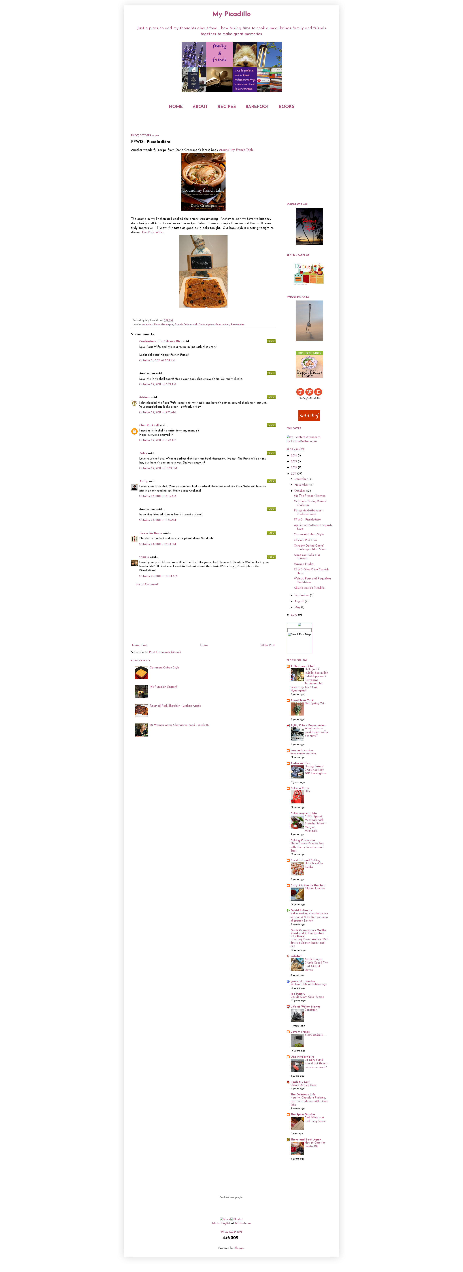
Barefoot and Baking (305, 860)
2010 (294, 614)
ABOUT (200, 107)
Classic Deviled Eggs (303, 1085)
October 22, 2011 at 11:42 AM (157, 440)
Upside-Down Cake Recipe (307, 997)
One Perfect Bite (302, 1056)
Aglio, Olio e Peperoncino (308, 725)
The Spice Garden (302, 1114)
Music (216, 1223)
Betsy (143, 453)
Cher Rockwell (149, 425)
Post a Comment (147, 584)
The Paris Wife (152, 232)
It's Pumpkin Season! (163, 686)
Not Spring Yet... (315, 703)
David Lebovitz (301, 910)
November (301, 485)
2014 (294, 455)
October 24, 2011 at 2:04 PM (157, 544)
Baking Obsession (302, 840)
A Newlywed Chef (302, 666)
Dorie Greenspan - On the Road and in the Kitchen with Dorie (308, 933)
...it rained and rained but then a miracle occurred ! (316, 1064)
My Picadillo (232, 14)
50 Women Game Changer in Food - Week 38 (179, 725)
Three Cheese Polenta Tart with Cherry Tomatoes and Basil (307, 847)
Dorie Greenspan (163, 324)
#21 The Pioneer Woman (310, 495)
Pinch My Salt (300, 1082)
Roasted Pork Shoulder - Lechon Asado (175, 705)
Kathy (143, 481)
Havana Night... (304, 564)
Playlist (225, 1223)
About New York (301, 700)
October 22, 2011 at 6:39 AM (157, 384)
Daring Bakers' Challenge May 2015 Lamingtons (315, 770)
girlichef (296, 956)
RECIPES (227, 107)
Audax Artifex (300, 763)
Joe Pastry (297, 993)
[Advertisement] (203, 615)
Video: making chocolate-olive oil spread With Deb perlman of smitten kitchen (309, 917)
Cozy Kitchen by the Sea (307, 885)
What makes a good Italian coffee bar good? (317, 732)
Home (204, 645)
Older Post (268, 645)
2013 (294, 461)
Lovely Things (300, 1031)
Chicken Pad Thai (305, 540)
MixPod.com (243, 1223)
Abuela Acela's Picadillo (309, 588)
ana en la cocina (301, 750)
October (300, 491)
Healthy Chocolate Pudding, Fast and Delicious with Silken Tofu (309, 1101)
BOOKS (286, 107)
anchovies (147, 324)
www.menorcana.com (303, 753)
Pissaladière (238, 324)
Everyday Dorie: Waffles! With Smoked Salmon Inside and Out (309, 943)
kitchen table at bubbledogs (308, 984)
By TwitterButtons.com (302, 441)
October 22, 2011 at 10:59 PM (158, 468)
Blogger (239, 1248)
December (301, 479)
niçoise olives (213, 324)
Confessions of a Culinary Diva (160, 341)
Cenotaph (311, 1010)
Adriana (144, 397)
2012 (294, 467)
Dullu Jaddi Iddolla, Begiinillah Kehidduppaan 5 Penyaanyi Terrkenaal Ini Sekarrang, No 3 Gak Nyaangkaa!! (309, 680)
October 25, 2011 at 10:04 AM (158, 576)
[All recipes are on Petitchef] (309, 420)
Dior (307, 791)
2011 (294, 473)
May (297, 607)
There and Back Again (305, 1139)
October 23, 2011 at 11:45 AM (157, 520)
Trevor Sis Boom (150, 533)
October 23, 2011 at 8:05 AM (157, 496)
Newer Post (139, 645)
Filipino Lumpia (315, 888)
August (299, 601)
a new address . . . (316, 1035)
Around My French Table (236, 150)
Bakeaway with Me (303, 813)
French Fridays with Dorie (190, 324)
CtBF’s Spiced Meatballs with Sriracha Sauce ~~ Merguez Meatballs (316, 823)
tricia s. (144, 557)
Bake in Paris (299, 788)
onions (226, 324)
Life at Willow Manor (305, 1006)
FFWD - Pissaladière (307, 519)
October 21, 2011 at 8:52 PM (157, 360)
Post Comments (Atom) (165, 652)
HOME (176, 107)
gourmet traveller (302, 981)
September (302, 595)
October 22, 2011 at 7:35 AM (157, 412)
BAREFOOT (257, 107)
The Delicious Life (302, 1094)
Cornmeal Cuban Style (164, 667)
